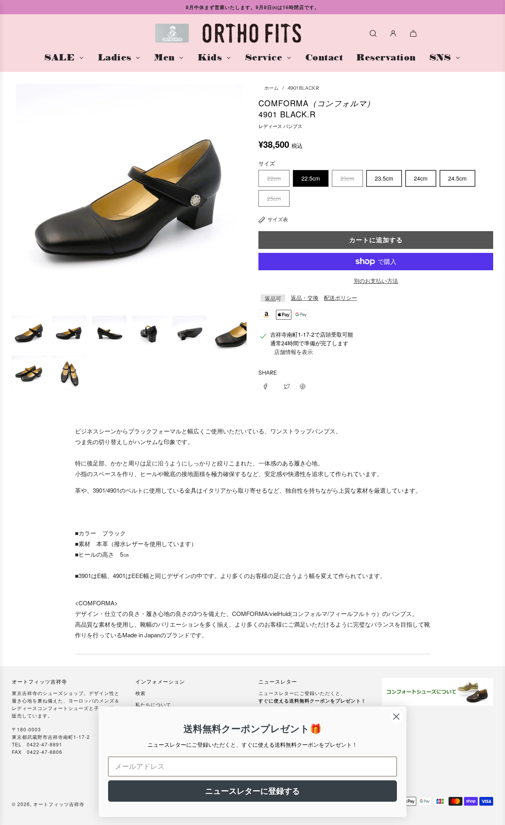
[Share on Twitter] (287, 385)
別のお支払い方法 (376, 280)
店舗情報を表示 (293, 352)
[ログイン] (393, 33)
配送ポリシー (340, 297)
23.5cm (384, 178)
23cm (347, 178)
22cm (274, 178)
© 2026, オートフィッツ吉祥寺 (48, 804)
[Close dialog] (396, 716)
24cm (421, 178)
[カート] (414, 33)
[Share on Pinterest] (303, 385)
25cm (274, 198)
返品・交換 (304, 297)
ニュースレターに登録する (252, 791)
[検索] (373, 33)
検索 (140, 692)
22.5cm (310, 178)
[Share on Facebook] (268, 385)
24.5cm (457, 178)
